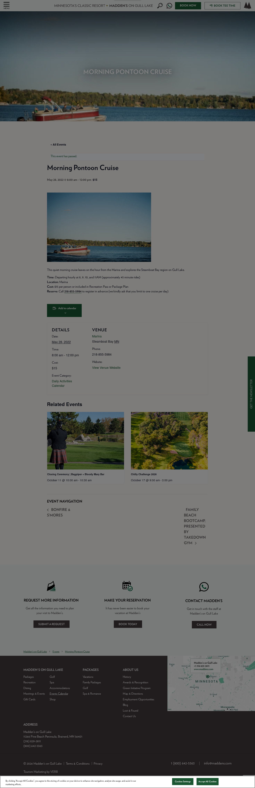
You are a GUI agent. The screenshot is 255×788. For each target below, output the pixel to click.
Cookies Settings (183, 781)
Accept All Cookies (207, 781)
